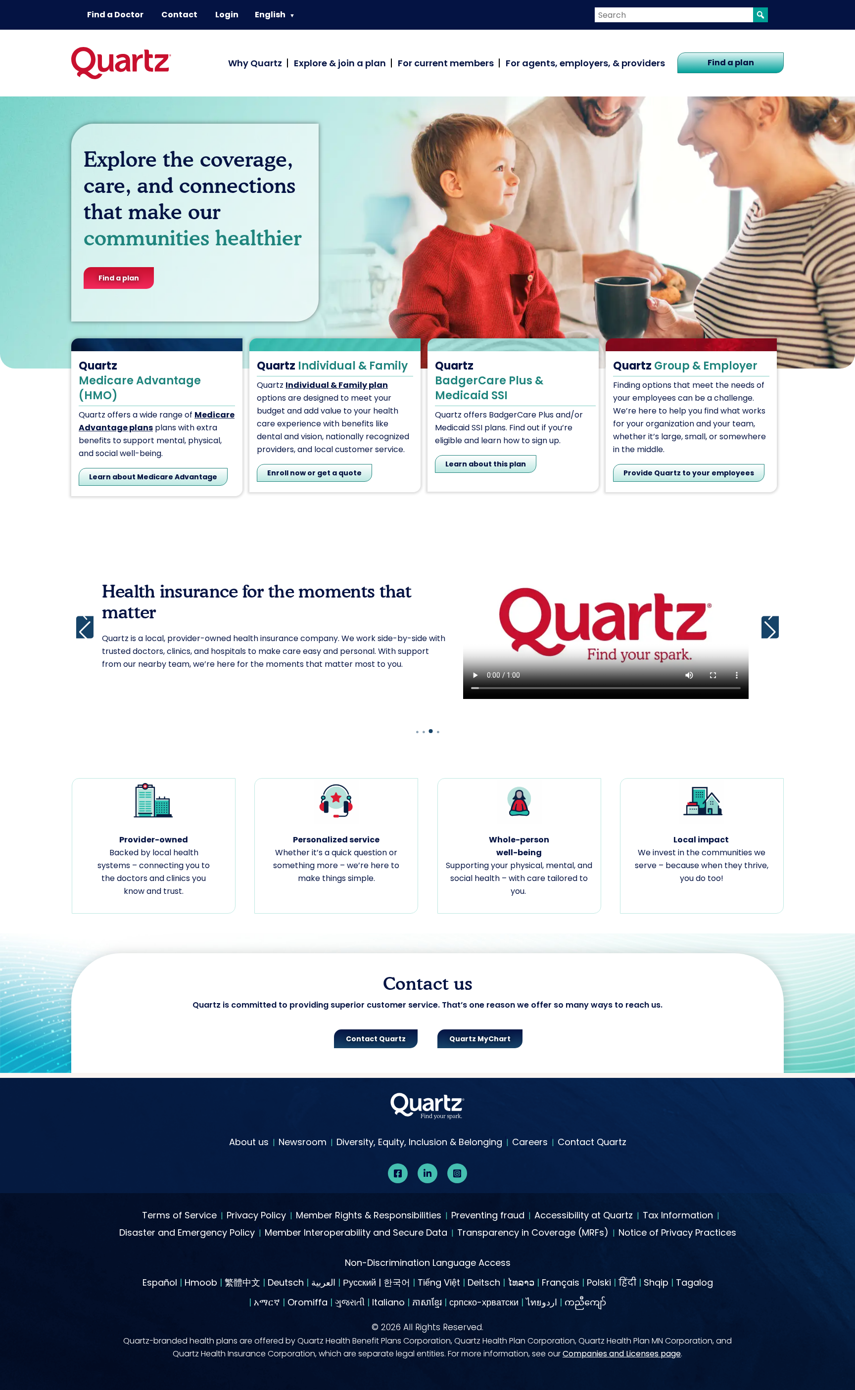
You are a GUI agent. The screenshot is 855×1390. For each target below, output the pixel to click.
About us (249, 1142)
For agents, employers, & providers (585, 63)
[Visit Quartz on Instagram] (457, 1173)
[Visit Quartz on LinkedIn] (427, 1173)
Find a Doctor (115, 14)
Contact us (195, 689)
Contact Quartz (592, 1142)
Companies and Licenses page (622, 1353)
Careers (530, 1142)
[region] (427, 627)
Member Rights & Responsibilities (368, 1215)
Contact (179, 14)
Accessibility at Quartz (583, 1215)
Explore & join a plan (340, 63)
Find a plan (731, 62)
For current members (446, 63)
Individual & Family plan (336, 385)
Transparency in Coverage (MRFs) (533, 1233)
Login (226, 14)
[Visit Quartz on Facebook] (398, 1173)
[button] (770, 627)
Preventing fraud (487, 1215)
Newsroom (303, 1142)
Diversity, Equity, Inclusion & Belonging (419, 1142)
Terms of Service (179, 1215)
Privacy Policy (256, 1215)
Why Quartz (255, 63)
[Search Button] (760, 14)
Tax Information (678, 1215)
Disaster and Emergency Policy (187, 1233)
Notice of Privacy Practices (677, 1233)
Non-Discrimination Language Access (428, 1262)
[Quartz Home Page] (427, 1108)
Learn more (135, 689)
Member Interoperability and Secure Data (356, 1233)
